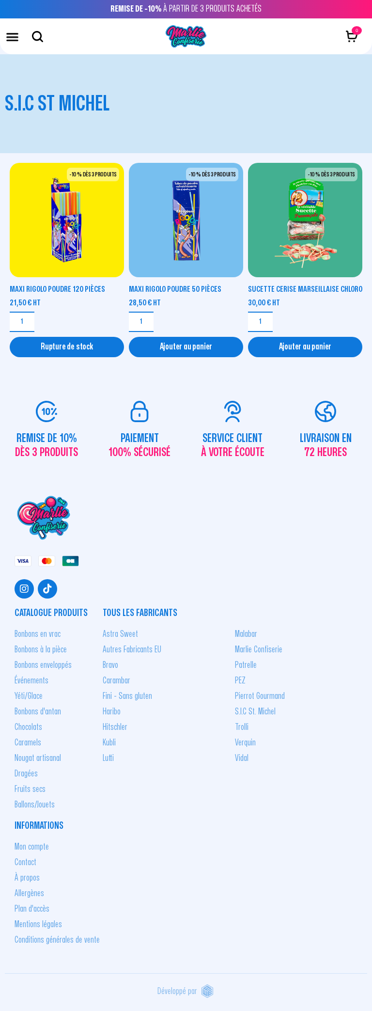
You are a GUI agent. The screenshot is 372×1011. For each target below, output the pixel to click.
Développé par (177, 991)
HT (25, 303)
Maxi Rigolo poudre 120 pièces (57, 289)
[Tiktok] (47, 589)
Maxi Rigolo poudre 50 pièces (175, 289)
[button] (12, 37)
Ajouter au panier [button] (186, 347)
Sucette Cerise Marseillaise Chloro (305, 289)
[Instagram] (24, 589)
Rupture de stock (67, 347)
